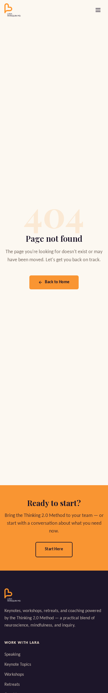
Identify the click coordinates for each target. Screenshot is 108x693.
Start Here (54, 549)
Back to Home (57, 282)
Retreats (12, 684)
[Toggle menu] (98, 10)
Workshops (14, 674)
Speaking (12, 654)
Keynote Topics (17, 664)
